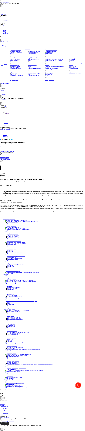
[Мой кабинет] (1, 93)
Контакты (2, 405)
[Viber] (7, 139)
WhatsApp (5, 32)
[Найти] (1, 6)
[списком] (1, 160)
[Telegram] (12, 139)
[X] (6, 139)
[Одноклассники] (2, 139)
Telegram (4, 30)
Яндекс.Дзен (5, 33)
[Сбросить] (1, 396)
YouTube (4, 31)
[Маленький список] (0, 161)
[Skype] (11, 139)
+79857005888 (3, 14)
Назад (7, 113)
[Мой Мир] (4, 139)
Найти (2, 429)
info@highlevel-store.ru (5, 25)
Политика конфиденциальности (8, 421)
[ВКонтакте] (1, 139)
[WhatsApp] (9, 139)
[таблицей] (2, 160)
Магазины (2, 404)
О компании (2, 401)
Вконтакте (5, 28)
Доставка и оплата (4, 406)
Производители (3, 402)
